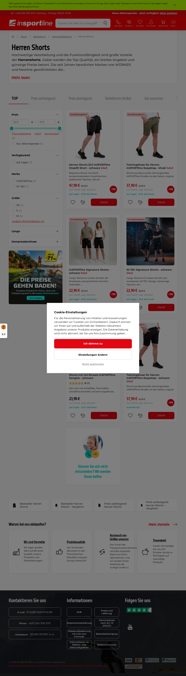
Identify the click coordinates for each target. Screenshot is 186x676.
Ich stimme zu (93, 343)
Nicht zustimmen (93, 364)
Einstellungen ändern (93, 354)
